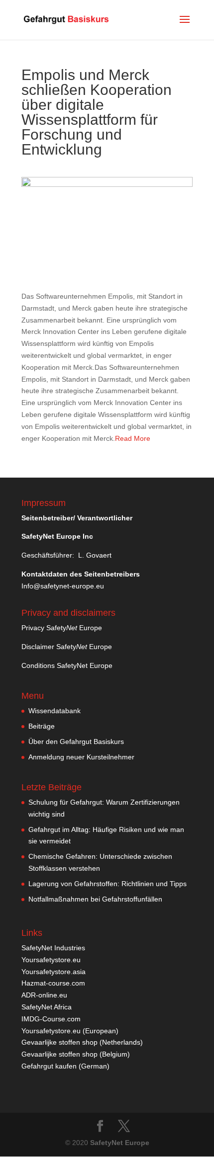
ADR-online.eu (44, 995)
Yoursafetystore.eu (51, 960)
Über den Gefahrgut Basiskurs (76, 741)
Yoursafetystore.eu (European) (69, 1031)
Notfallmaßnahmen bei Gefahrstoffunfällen (95, 899)
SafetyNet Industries (53, 948)
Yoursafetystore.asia (53, 972)
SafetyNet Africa (46, 1007)
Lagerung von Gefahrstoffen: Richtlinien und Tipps (107, 884)
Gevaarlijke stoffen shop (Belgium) (75, 1054)
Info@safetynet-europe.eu (62, 586)
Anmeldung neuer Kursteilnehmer (81, 757)
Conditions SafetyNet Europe (66, 665)
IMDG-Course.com (51, 1019)
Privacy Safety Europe (61, 628)
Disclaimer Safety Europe (66, 647)
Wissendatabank (54, 711)
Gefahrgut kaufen (49, 1066)
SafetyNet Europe (119, 1143)
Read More (132, 438)
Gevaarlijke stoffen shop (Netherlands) (82, 1042)
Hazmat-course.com (53, 983)
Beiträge (41, 726)
